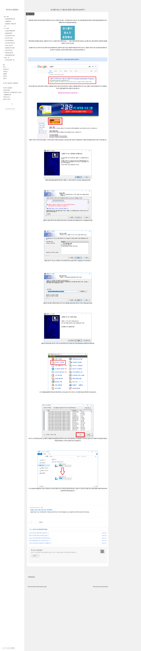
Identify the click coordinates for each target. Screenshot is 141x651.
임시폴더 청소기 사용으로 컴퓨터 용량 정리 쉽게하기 (68, 10)
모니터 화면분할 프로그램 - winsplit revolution (39, 540)
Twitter (34, 586)
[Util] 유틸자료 (9, 55)
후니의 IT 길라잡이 (12, 10)
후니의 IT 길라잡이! (7, 88)
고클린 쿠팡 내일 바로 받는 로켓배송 (41, 510)
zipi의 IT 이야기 (6, 99)
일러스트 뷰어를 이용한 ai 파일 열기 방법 (38, 535)
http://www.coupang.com (35, 507)
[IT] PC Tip (9, 45)
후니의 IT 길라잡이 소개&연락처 (10, 83)
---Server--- (6, 57)
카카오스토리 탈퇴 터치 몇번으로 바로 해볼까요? (39, 543)
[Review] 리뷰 (9, 52)
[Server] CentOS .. (9, 60)
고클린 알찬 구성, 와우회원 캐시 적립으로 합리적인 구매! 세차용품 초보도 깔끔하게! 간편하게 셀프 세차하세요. (59, 512)
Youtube (41, 586)
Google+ (45, 586)
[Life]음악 (8, 21)
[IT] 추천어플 (9, 40)
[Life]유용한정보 (10, 19)
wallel (106, 586)
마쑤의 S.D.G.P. (6, 97)
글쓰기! (5, 78)
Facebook (38, 586)
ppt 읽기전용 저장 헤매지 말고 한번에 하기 (38, 533)
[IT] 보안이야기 (10, 35)
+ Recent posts (31, 577)
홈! (4, 64)
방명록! (5, 74)
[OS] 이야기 (8, 50)
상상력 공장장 (6, 90)
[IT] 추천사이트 (10, 43)
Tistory (99, 586)
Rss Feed (29, 586)
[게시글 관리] (35, 522)
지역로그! (5, 71)
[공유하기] (33, 522)
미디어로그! (6, 69)
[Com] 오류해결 (10, 30)
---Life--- (6, 16)
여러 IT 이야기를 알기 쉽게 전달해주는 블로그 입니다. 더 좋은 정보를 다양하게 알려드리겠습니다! (53, 552)
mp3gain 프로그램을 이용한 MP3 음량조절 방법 (39, 538)
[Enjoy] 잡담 (8, 33)
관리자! (5, 76)
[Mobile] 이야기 (9, 47)
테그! (4, 67)
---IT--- (6, 28)
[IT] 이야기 (8, 38)
